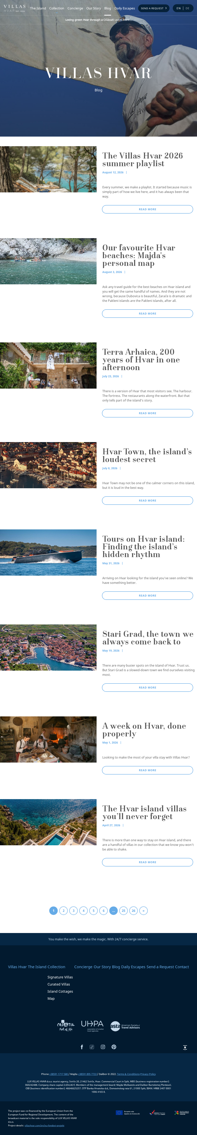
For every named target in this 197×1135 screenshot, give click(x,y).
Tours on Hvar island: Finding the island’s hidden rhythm (143, 547)
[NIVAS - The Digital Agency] (185, 1047)
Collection (56, 8)
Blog (107, 8)
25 (123, 910)
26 (133, 910)
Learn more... (98, 20)
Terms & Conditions (128, 1074)
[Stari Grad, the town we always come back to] (48, 647)
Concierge (75, 8)
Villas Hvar (17, 966)
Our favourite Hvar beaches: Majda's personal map (138, 256)
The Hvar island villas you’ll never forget (144, 813)
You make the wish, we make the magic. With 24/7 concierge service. (98, 939)
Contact (182, 966)
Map (51, 998)
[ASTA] (125, 1026)
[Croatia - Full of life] (66, 1026)
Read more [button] (147, 209)
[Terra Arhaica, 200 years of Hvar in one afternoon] (48, 365)
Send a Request (152, 8)
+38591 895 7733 (87, 1074)
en (179, 8)
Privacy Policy (148, 1074)
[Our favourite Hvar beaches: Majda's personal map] (48, 261)
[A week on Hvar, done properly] (48, 739)
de (188, 8)
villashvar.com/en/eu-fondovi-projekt (44, 1125)
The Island (38, 8)
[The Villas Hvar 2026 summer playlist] (48, 169)
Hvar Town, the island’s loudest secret (147, 456)
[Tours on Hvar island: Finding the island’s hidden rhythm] (48, 552)
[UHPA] (92, 1026)
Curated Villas (59, 984)
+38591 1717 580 (58, 1074)
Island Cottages (60, 991)
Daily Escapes (124, 8)
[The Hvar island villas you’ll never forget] (48, 822)
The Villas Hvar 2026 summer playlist (142, 160)
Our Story (93, 8)
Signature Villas (60, 977)
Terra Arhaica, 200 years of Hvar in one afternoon (141, 360)
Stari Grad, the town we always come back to (148, 639)
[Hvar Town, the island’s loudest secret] (48, 465)
